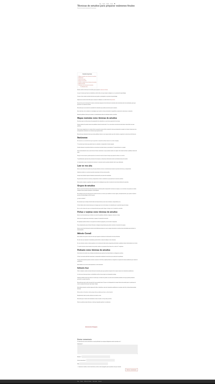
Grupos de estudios (82, 80)
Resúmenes (80, 77)
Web (78, 363)
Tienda (107, 3)
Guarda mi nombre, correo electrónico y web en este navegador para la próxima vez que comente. (100, 366)
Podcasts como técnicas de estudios (85, 85)
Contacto (100, 381)
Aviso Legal (95, 381)
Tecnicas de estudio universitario (83, 8)
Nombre (79, 356)
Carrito (103, 3)
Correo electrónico (81, 360)
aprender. (113, 99)
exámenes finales (104, 89)
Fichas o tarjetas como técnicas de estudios (87, 82)
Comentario (80, 343)
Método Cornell (81, 83)
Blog (100, 3)
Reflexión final (84, 86)
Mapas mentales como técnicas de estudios (87, 76)
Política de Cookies (87, 381)
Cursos (111, 3)
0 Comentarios (93, 8)
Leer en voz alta (81, 79)
